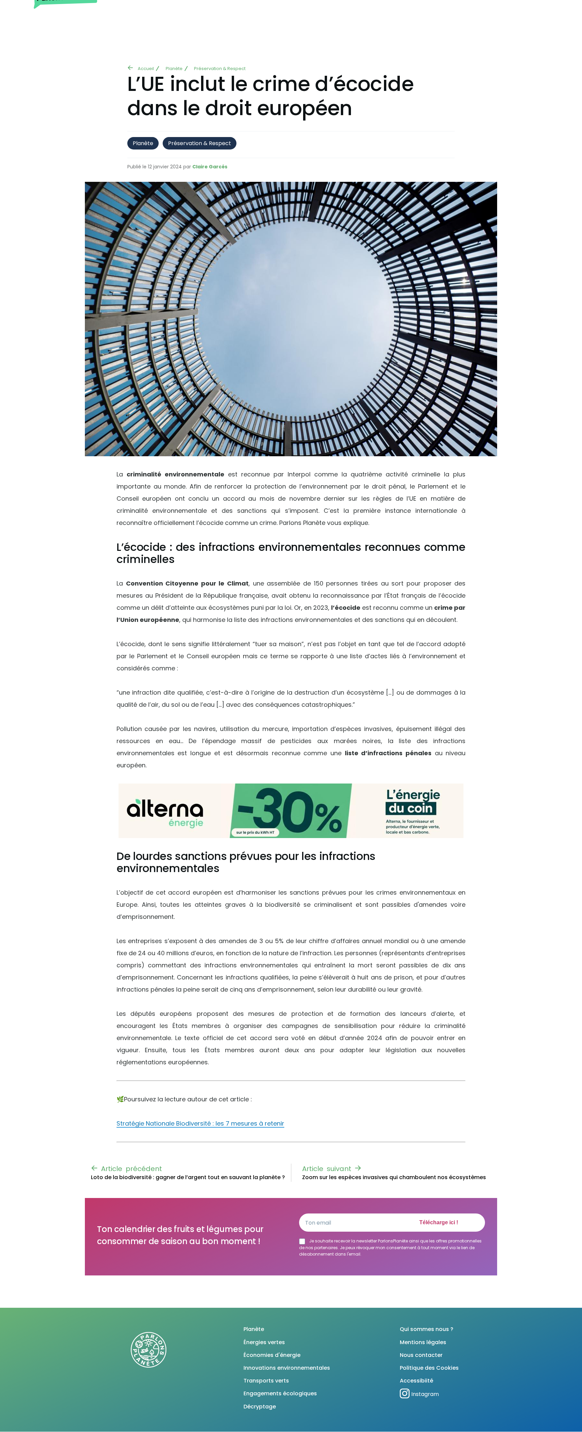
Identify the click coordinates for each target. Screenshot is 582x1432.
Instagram (425, 1394)
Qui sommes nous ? (426, 1329)
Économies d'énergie (272, 1355)
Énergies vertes (264, 1342)
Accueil (146, 68)
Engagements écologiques (280, 1393)
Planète (174, 68)
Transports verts (266, 1381)
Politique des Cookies (429, 1368)
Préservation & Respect (220, 68)
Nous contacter (421, 1355)
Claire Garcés (209, 166)
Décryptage (260, 1406)
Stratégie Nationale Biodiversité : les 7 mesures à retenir (200, 1123)
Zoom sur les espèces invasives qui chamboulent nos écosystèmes (394, 1177)
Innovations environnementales (287, 1368)
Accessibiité (416, 1381)
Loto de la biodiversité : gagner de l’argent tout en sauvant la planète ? (188, 1177)
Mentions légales (423, 1342)
